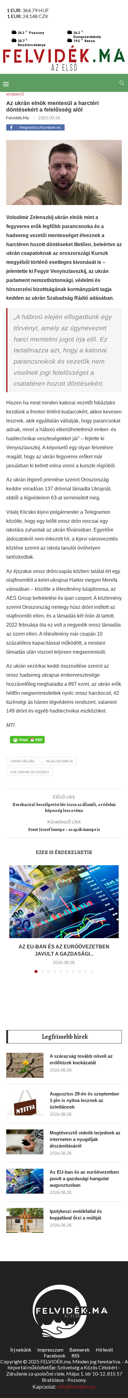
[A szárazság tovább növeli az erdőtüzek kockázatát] (24, 1065)
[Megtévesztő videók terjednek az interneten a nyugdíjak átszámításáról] (24, 1141)
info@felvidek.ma (76, 1387)
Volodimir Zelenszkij (29, 772)
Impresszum (50, 1350)
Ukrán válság (22, 761)
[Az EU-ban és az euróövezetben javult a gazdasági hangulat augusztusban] (64, 901)
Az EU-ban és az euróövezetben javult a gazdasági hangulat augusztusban (84, 1178)
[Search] (122, 83)
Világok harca (59, 761)
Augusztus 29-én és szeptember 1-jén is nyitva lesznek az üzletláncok (84, 1100)
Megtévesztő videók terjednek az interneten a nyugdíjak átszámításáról (85, 1139)
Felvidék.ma (17, 117)
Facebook (55, 1355)
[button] (14, 923)
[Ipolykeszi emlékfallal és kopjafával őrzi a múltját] (24, 1220)
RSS (75, 1355)
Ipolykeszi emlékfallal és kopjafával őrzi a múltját (76, 1214)
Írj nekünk (20, 1350)
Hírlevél (104, 1350)
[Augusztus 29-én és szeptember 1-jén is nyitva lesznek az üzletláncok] (24, 1102)
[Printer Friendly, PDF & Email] (27, 739)
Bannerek (79, 1350)
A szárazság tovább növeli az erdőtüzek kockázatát (81, 1059)
